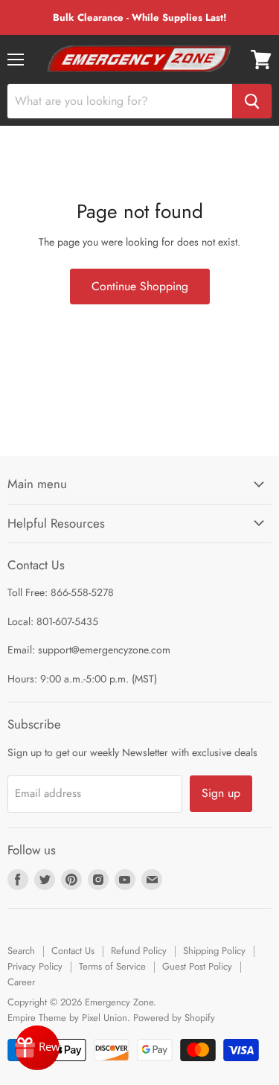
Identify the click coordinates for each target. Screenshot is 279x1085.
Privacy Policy (34, 966)
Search (21, 951)
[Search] (252, 101)
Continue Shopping (140, 286)
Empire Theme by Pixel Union (67, 1018)
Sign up (221, 792)
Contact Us (72, 951)
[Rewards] (37, 1047)
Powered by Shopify (174, 1018)
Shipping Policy (214, 951)
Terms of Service (112, 966)
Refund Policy (139, 951)
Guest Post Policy (197, 966)
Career (21, 982)
